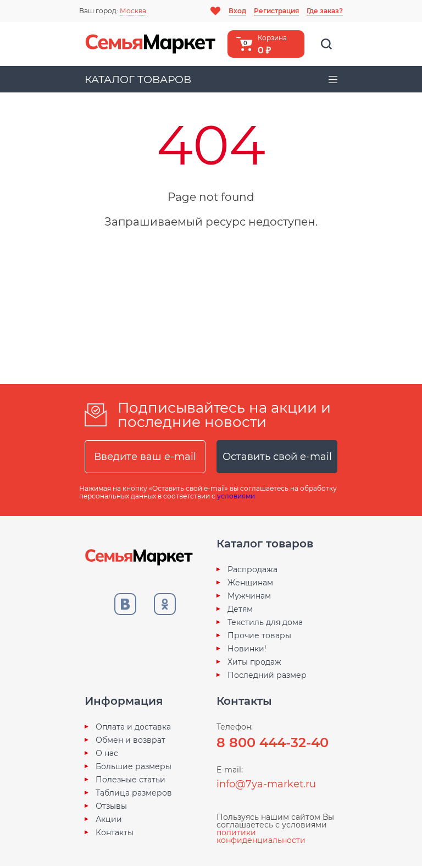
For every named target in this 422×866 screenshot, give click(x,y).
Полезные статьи (130, 779)
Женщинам (250, 583)
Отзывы (111, 806)
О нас (107, 753)
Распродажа (252, 569)
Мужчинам (249, 596)
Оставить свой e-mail (277, 457)
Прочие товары (259, 635)
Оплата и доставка (133, 727)
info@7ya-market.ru (266, 784)
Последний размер (267, 675)
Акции (109, 819)
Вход (237, 11)
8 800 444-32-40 (272, 742)
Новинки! (246, 649)
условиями (236, 496)
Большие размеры (133, 766)
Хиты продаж (254, 662)
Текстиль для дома (265, 622)
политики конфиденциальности (261, 836)
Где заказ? (325, 11)
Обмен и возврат (130, 740)
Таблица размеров (134, 793)
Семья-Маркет (150, 44)
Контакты (115, 832)
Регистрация (276, 11)
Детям (240, 609)
